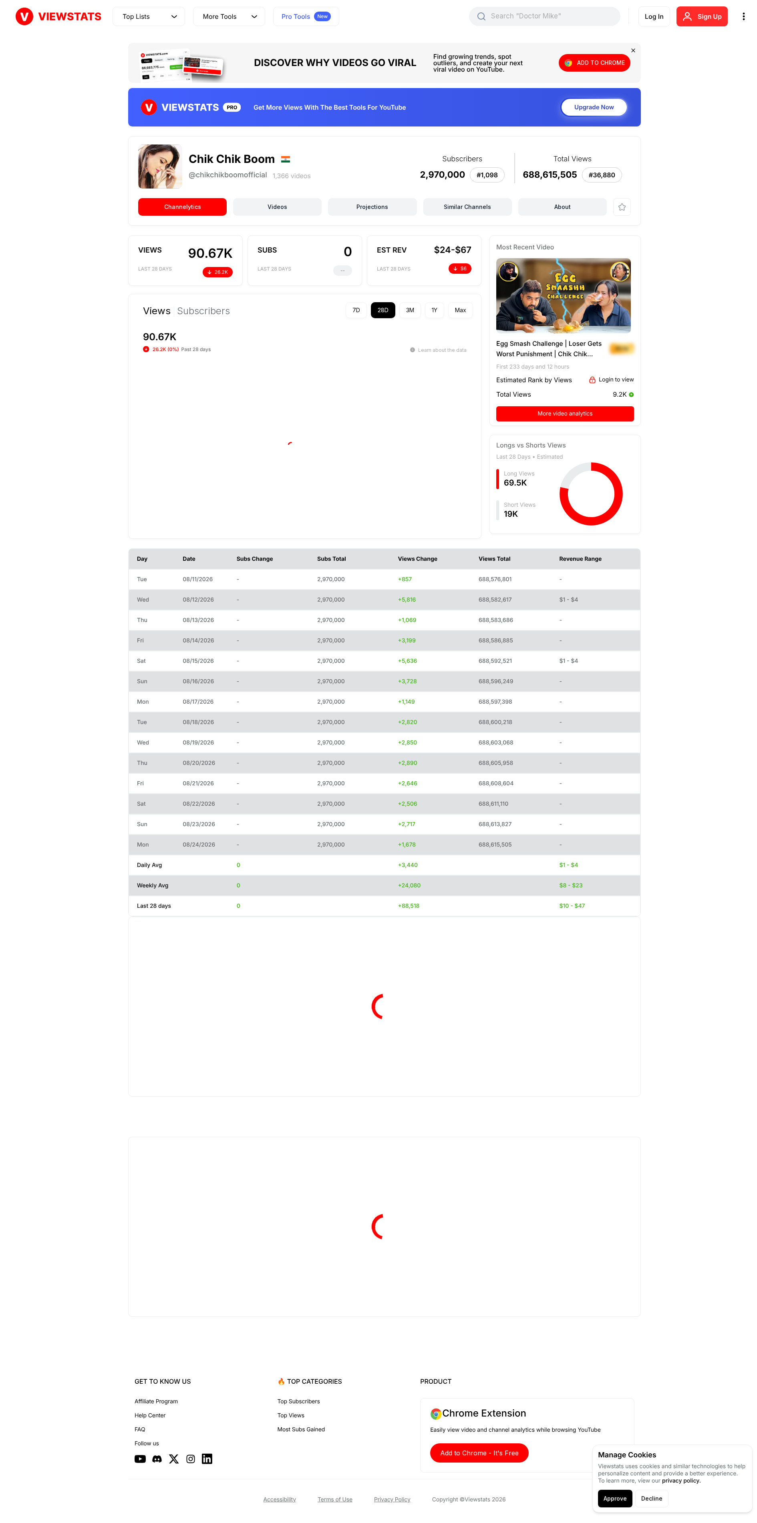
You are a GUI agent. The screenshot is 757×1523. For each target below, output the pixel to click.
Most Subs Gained (301, 1429)
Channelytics (182, 206)
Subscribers (203, 311)
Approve (615, 1498)
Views (157, 311)
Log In (654, 16)
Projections (372, 206)
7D (356, 310)
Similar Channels (467, 206)
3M (410, 310)
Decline (651, 1498)
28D (383, 310)
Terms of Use (335, 1499)
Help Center (150, 1415)
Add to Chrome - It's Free (479, 1453)
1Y (434, 310)
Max (460, 310)
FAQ (140, 1429)
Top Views (291, 1415)
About (562, 206)
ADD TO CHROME (601, 62)
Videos (277, 206)
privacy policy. (681, 1480)
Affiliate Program (156, 1401)
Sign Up (710, 16)
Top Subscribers (299, 1401)
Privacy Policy (392, 1499)
